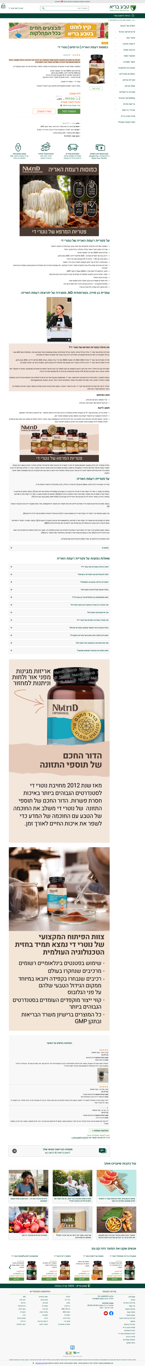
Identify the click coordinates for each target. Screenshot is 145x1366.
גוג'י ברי (67, 1300)
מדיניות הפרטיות (41, 1363)
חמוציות (45, 1315)
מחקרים (105, 548)
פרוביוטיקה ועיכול (127, 31)
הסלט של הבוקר (127, 25)
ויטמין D (67, 1315)
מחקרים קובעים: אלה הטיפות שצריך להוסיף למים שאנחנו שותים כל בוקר (117, 1199)
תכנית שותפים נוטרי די (126, 1333)
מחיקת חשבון (130, 1309)
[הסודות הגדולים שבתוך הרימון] (28, 1232)
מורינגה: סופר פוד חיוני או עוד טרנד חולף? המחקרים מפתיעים (73, 1236)
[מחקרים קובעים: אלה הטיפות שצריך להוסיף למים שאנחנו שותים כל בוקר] (116, 1196)
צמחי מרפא (130, 86)
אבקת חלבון (21, 1318)
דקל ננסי (22, 1300)
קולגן (68, 1303)
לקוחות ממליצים (129, 1340)
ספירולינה (66, 1318)
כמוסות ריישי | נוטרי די (95, 1256)
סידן (24, 1315)
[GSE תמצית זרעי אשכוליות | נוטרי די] (31, 1271)
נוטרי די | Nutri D (69, 123)
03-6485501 (103, 1296)
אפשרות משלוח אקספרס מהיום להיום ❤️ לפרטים (72, 2)
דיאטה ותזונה (129, 43)
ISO (24, 1297)
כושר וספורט (129, 61)
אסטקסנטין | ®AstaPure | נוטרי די (57, 1256)
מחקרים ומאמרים (64, 1324)
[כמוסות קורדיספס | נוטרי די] (129, 1271)
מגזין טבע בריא (128, 116)
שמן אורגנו (44, 1300)
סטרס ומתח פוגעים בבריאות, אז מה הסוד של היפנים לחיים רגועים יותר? (72, 1199)
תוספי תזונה (43, 1324)
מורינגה (45, 1309)
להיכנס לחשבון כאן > (79, 1137)
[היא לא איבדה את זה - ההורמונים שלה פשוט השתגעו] (28, 1196)
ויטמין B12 (66, 1312)
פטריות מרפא (129, 80)
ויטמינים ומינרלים (127, 74)
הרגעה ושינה (129, 49)
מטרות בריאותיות (127, 92)
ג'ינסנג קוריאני (42, 1321)
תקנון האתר (130, 1315)
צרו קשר (132, 1306)
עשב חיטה (22, 1309)
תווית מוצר (96, 88)
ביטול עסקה (130, 1343)
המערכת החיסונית (126, 67)
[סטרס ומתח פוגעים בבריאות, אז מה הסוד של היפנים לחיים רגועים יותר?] (72, 1196)
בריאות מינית (129, 104)
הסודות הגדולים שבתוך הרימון (34, 1235)
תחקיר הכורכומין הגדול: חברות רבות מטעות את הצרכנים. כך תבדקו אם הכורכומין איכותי (116, 1236)
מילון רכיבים (130, 1337)
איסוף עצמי (131, 1312)
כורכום (23, 1303)
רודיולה (23, 1321)
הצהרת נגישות (129, 1324)
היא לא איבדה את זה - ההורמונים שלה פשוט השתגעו (29, 1199)
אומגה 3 (45, 1306)
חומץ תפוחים (43, 1297)
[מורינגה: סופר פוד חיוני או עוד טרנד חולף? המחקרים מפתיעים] (72, 1232)
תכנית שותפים (129, 1330)
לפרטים (114, 1279)
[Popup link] (95, 69)
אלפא (68, 1297)
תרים (46, 1318)
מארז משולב (44, 111)
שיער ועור (130, 37)
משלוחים (132, 1297)
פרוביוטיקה (22, 1306)
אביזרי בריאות (128, 110)
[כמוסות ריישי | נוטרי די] (97, 1271)
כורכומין (67, 1306)
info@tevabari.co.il (100, 1298)
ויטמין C (23, 1312)
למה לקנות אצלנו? (126, 122)
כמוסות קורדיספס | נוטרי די (126, 1256)
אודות (133, 1300)
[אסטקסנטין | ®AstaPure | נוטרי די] (64, 1271)
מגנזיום (45, 1303)
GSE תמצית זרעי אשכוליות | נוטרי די (24, 1256)
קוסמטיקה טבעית (127, 98)
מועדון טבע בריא (129, 1327)
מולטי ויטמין (44, 1312)
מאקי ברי (67, 1321)
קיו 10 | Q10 (66, 1309)
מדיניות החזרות (129, 1303)
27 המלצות (67, 55)
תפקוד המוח (129, 55)
